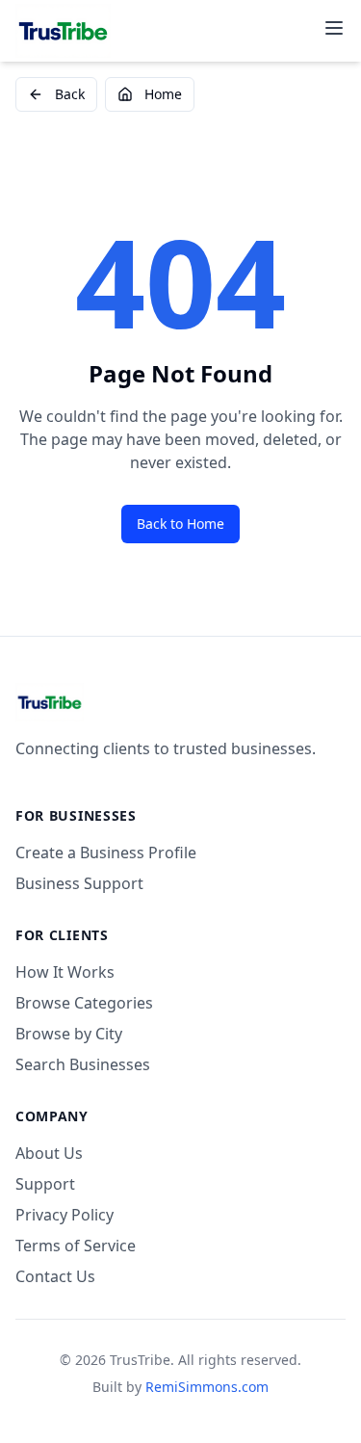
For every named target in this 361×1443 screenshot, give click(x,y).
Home (163, 94)
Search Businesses (82, 1064)
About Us (49, 1153)
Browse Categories (84, 1002)
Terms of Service (75, 1245)
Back (70, 94)
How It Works (65, 972)
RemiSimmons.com (207, 1386)
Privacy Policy (64, 1214)
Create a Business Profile (105, 852)
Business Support (79, 883)
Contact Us (55, 1276)
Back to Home (180, 523)
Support (45, 1183)
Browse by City (68, 1033)
